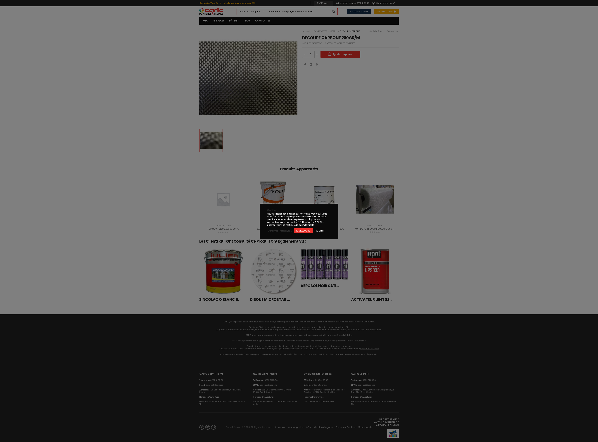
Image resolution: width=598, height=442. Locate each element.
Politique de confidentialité (300, 225)
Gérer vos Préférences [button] (280, 230)
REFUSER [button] (320, 230)
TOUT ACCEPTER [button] (303, 230)
